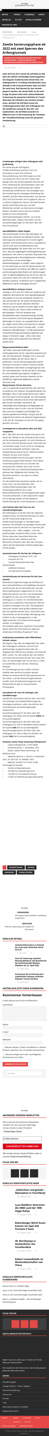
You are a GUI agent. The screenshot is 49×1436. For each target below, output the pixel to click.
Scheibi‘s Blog (23, 1286)
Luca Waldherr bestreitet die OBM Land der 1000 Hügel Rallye (30, 1208)
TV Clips (18, 20)
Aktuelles (6, 20)
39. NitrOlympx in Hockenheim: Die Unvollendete (25, 1244)
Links (5, 1402)
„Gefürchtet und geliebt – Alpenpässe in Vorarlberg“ (30, 1191)
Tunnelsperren (25, 872)
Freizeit (17, 14)
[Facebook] (15, 1173)
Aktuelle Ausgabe (33, 20)
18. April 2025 (23, 968)
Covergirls (29, 14)
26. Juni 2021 (10, 67)
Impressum (7, 1394)
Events (42, 14)
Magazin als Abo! (9, 25)
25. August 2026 (24, 1196)
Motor (5, 14)
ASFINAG (31, 867)
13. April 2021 (23, 982)
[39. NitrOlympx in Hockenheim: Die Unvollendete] (8, 1243)
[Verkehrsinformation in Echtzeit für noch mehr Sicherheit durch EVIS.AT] (8, 948)
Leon (5, 1290)
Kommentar (8, 1005)
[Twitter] (24, 1173)
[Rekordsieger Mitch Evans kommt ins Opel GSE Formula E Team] (8, 1225)
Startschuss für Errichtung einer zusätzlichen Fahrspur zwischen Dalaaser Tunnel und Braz (29, 976)
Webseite (7, 1039)
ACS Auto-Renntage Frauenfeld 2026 (26, 1290)
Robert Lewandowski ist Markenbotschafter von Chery (29, 1262)
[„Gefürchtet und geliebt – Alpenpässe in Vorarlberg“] (8, 1192)
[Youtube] (34, 1173)
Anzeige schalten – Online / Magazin (16, 1386)
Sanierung (9, 872)
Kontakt (6, 1398)
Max (4, 1299)
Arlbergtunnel (16, 867)
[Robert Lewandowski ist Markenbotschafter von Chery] (8, 1261)
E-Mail (5, 1032)
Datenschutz (28, 837)
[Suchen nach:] (24, 1073)
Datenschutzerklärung (20, 1156)
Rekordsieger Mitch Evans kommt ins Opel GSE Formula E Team (30, 1226)
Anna (5, 1294)
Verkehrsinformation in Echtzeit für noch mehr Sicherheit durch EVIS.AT (29, 947)
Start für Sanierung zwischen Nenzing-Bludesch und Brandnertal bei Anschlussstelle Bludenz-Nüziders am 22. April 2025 (30, 962)
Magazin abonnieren (11, 1411)
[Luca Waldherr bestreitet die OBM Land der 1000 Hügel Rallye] (8, 1207)
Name (5, 1024)
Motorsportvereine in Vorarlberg (15, 1407)
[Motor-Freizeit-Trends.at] (11, 10)
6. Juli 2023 (22, 953)
